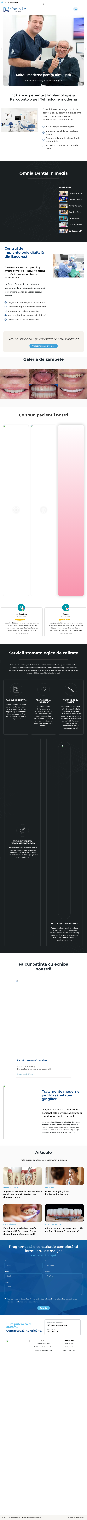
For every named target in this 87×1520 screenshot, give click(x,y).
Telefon (47, 1271)
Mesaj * (7, 1282)
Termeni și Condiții (43, 1343)
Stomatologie (9, 1224)
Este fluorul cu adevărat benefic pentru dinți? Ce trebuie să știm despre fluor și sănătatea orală (19, 1231)
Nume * (7, 1261)
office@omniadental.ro (57, 1325)
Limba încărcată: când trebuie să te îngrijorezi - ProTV (75, 193)
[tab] (71, 193)
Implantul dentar (11, 1187)
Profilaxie (49, 1187)
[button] (1, 49)
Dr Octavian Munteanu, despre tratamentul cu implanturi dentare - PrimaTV (75, 231)
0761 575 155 (53, 1332)
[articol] (22, 1176)
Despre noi (69, 1343)
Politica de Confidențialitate (43, 1347)
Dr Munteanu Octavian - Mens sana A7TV (75, 218)
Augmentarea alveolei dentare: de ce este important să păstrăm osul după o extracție (22, 1194)
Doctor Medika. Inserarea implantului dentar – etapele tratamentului (75, 200)
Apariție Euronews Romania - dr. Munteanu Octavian (75, 212)
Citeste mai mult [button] (21, 633)
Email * (7, 1271)
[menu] (75, 9)
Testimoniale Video (69, 1350)
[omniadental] (15, 9)
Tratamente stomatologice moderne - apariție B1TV (75, 225)
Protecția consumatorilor (43, 1350)
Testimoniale (69, 1347)
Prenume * (48, 1261)
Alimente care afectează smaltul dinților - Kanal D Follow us (75, 206)
